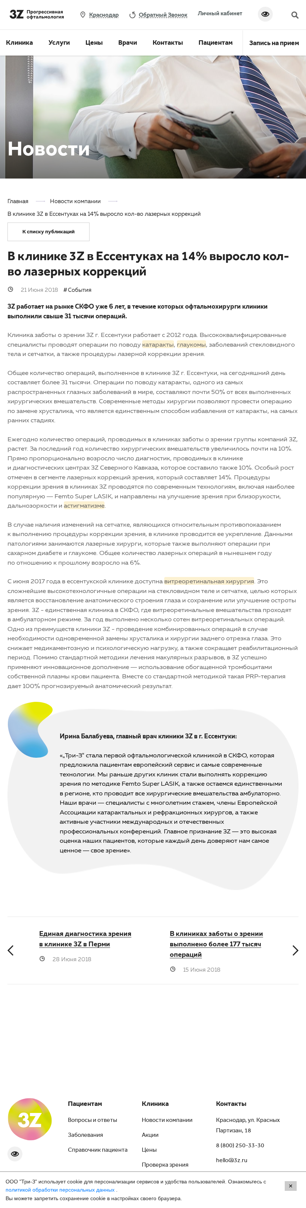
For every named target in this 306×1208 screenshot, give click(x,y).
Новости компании (167, 1121)
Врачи (127, 43)
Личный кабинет (220, 13)
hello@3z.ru (231, 1161)
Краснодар (104, 15)
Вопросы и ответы (92, 1121)
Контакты (168, 43)
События (79, 289)
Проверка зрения (165, 1165)
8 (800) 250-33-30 (240, 1146)
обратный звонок (163, 14)
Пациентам (216, 43)
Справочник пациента (98, 1151)
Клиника (19, 43)
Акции (150, 1136)
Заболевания (85, 1136)
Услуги (59, 43)
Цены (94, 43)
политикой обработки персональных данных (61, 1190)
